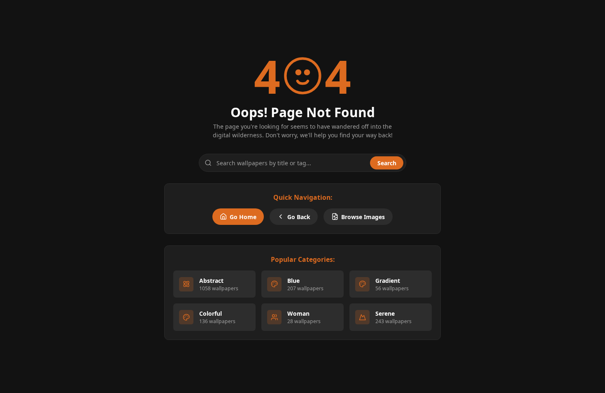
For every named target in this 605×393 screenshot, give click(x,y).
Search (386, 163)
